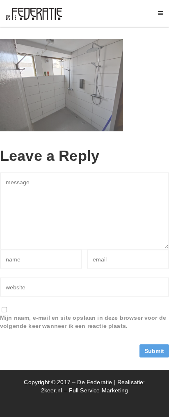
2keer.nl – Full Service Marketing (84, 390)
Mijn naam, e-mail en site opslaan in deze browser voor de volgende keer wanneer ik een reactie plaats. (83, 321)
